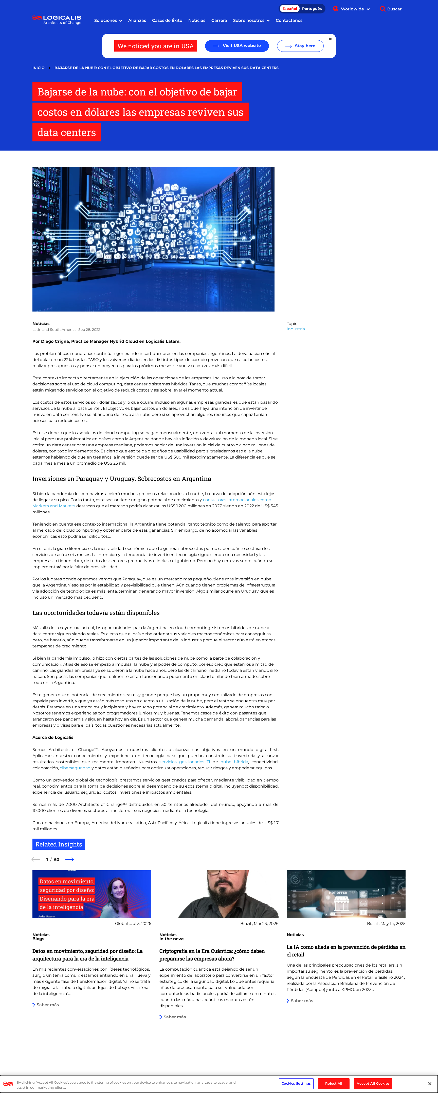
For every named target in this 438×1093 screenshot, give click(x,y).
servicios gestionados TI (184, 761)
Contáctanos (289, 20)
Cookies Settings (296, 1083)
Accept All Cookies (373, 1083)
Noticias (196, 20)
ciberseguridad (75, 767)
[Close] (429, 1083)
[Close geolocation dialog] (331, 39)
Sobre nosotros (248, 20)
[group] (91, 964)
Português (312, 8)
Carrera (219, 20)
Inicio (38, 68)
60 (56, 859)
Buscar (394, 9)
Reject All (333, 1083)
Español (289, 8)
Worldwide (353, 9)
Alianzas (137, 20)
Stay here (304, 45)
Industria (296, 329)
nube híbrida (234, 761)
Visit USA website (241, 45)
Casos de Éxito (167, 20)
